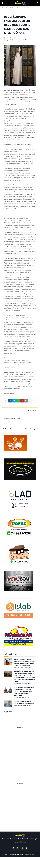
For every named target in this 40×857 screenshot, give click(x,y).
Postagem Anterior (9, 429)
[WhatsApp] (18, 400)
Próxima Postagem (31, 429)
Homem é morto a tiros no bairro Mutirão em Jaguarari (24, 702)
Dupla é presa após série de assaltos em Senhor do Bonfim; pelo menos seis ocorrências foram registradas (23, 691)
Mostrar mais (32, 410)
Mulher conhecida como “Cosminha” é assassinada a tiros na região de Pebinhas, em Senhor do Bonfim (24, 662)
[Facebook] (10, 400)
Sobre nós (31, 8)
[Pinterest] (22, 400)
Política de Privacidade (18, 8)
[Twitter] (14, 400)
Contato (5, 8)
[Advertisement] (20, 750)
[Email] (26, 400)
